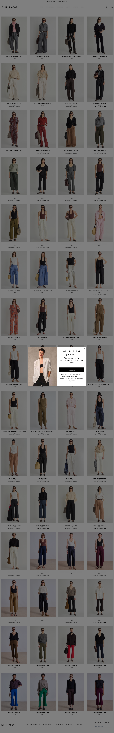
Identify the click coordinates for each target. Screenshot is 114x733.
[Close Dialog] (84, 349)
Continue (71, 370)
